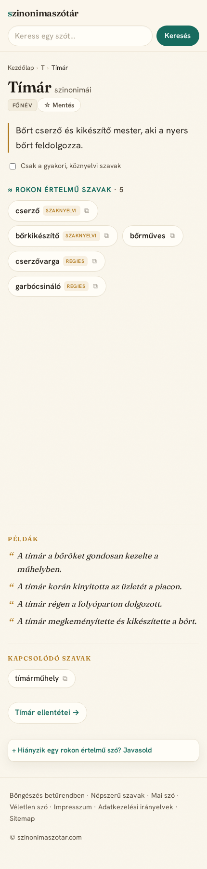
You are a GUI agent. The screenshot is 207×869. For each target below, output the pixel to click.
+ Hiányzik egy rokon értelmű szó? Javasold (82, 749)
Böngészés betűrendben (47, 795)
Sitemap (22, 818)
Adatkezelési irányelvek (135, 807)
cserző (27, 211)
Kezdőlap (21, 68)
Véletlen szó (29, 807)
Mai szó (163, 795)
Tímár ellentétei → (47, 712)
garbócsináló (38, 286)
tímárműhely (37, 678)
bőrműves (148, 236)
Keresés (178, 35)
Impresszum (73, 807)
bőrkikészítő (37, 236)
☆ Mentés (59, 105)
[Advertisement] (103, 404)
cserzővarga (37, 261)
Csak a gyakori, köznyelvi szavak (71, 165)
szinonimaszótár (43, 13)
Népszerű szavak (118, 795)
